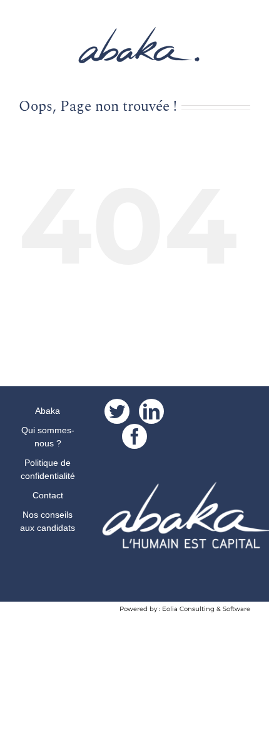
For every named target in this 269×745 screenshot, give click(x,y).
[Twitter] (116, 411)
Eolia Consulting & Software (206, 609)
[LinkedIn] (151, 411)
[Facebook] (134, 436)
